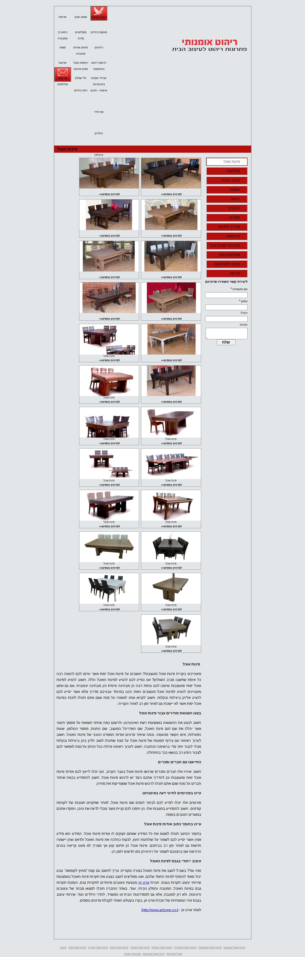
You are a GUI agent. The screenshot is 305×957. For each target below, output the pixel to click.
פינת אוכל (109, 356)
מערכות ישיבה (132, 954)
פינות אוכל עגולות (162, 947)
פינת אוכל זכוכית (98, 947)
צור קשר (62, 78)
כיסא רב (62, 32)
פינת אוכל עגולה (140, 947)
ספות (63, 47)
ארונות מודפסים (62, 63)
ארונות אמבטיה (63, 18)
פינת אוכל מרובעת (153, 954)
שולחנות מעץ (229, 255)
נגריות (235, 273)
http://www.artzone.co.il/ (159, 910)
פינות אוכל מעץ (77, 947)
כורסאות (233, 236)
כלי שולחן (80, 78)
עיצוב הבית (231, 180)
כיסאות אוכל (80, 62)
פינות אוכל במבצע (234, 947)
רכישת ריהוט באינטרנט (98, 63)
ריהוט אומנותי (99, 17)
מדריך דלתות (229, 227)
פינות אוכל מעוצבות (210, 947)
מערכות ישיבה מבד (224, 245)
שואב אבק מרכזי (81, 18)
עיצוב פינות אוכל (227, 264)
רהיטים (234, 208)
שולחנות (233, 171)
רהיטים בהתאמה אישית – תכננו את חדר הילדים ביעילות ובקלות (98, 48)
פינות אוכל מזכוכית (185, 947)
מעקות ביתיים (99, 32)
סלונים (234, 217)
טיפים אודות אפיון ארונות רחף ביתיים (80, 48)
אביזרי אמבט (99, 78)
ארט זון (143, 882)
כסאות (234, 190)
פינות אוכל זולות (119, 947)
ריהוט (235, 199)
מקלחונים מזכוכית (80, 33)
